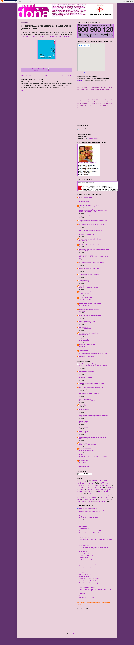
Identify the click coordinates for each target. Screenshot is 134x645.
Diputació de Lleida (84, 545)
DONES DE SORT (83, 460)
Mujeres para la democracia (86, 356)
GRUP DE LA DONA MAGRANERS (87, 234)
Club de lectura (109, 487)
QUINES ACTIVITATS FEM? (85, 328)
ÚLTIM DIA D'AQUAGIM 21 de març (88, 395)
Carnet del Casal (92, 487)
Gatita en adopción (84, 433)
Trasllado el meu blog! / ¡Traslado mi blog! (90, 400)
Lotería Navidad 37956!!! (85, 240)
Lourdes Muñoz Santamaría (86, 371)
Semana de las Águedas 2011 (86, 250)
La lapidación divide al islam (86, 264)
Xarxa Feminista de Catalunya (86, 597)
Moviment (85, 497)
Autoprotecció (81, 487)
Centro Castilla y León (85, 339)
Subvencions (80, 501)
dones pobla (82, 405)
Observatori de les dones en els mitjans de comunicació (93, 415)
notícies (93, 498)
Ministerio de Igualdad (85, 574)
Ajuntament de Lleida (84, 528)
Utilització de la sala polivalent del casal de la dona (34, 91)
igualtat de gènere (43, 70)
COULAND (81, 379)
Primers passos (83, 346)
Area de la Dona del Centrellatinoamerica (90, 315)
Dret (108, 489)
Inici (46, 75)
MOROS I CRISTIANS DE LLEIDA (87, 321)
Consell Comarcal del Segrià (86, 543)
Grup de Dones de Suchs (85, 216)
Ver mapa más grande (82, 72)
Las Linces (82, 455)
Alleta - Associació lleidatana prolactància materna (92, 206)
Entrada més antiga (67, 75)
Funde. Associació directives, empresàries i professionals (94, 560)
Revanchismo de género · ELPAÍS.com (88, 287)
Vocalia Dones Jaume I (85, 280)
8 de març (81, 481)
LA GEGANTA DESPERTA (85, 449)
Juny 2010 (81, 270)
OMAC (80, 585)
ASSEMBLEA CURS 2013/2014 (86, 226)
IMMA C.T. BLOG (83, 431)
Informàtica (92, 494)
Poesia (79, 499)
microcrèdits (107, 496)
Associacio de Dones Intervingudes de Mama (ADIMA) (93, 353)
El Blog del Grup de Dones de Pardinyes (89, 268)
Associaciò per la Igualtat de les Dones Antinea (91, 262)
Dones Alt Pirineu (83, 421)
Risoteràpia (101, 499)
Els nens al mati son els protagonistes (89, 323)
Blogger (72, 633)
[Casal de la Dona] (78, 130)
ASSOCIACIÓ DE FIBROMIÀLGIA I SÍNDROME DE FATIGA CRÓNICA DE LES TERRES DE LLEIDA (93, 211)
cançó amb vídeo (83, 462)
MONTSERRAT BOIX (84, 466)
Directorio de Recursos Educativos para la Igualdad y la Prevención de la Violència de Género (93, 548)
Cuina (81, 489)
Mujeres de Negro (84, 576)
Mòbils (79, 497)
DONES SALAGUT (83, 443)
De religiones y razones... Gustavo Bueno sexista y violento (94, 456)
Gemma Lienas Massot (85, 399)
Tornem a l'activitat (84, 293)
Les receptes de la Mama (85, 377)
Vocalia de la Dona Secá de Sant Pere (89, 274)
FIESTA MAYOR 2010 (84, 276)
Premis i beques (52, 70)
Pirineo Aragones (83, 334)
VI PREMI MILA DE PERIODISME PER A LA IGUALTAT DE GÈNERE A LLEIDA (45, 36)
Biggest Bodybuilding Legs (86, 373)
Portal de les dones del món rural (87, 587)
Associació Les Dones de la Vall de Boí (89, 393)
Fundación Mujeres (84, 557)
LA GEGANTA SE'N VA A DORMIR (87, 450)
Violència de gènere (100, 501)
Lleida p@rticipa (83, 572)
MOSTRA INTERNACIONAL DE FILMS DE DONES (90, 411)
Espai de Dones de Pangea (86, 555)
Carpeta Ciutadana (84, 537)
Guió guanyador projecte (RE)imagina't (89, 416)
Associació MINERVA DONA (86, 298)
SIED (80, 595)
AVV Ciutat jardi (83, 327)
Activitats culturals (85, 483)
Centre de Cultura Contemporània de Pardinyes (91, 383)
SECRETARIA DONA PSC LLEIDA (87, 345)
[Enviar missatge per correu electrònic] (48, 68)
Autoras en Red (83, 535)
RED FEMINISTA (83, 593)
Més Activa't (98, 496)
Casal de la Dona (81, 128)
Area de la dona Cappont (85, 197)
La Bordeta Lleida (84, 427)
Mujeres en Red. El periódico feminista (89, 578)
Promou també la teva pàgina (92, 128)
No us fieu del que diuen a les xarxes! (88, 517)
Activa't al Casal (99, 481)
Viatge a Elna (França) (84, 422)
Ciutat (100, 487)
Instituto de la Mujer (84, 570)
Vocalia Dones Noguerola (86, 255)
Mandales (91, 496)
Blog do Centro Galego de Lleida (88, 508)
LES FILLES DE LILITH (84, 409)
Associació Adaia (83, 350)
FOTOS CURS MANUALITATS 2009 (87, 444)
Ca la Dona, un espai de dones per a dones (90, 364)
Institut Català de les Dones (86, 568)
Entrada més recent (26, 75)
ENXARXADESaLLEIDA (84, 553)
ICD (99, 491)
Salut (107, 499)
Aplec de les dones (92, 485)
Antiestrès (80, 485)
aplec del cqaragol (84, 311)
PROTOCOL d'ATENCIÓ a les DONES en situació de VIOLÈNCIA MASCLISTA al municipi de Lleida (95, 590)
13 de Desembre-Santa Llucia (86, 281)
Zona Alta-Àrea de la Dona (86, 292)
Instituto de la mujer (82, 496)
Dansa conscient (89, 489)
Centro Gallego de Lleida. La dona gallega (90, 303)
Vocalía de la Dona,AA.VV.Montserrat (89, 245)
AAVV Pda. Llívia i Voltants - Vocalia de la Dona (91, 230)
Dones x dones (100, 489)
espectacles (92, 491)
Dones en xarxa (83, 551)
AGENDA (36, 70)
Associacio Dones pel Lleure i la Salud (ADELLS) (91, 224)
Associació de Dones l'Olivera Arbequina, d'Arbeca (92, 437)
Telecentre (89, 501)
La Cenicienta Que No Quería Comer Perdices (91, 387)
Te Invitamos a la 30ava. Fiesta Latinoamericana (91, 317)
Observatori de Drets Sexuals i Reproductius (90, 581)
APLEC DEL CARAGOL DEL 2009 (86, 305)
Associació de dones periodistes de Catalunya (91, 533)
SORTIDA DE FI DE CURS (85, 299)
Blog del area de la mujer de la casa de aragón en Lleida (94, 249)
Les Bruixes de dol (84, 201)
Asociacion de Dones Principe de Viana (89, 333)
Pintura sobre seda (106, 497)
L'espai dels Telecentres (85, 516)
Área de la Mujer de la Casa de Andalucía (90, 239)
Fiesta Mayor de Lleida (85, 340)
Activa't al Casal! (83, 526)
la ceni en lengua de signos (86, 389)
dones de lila (82, 286)
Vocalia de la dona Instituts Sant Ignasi (89, 309)
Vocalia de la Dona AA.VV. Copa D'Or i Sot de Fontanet (93, 220)
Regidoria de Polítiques (103, 78)
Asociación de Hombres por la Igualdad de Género (92, 531)
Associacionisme (106, 485)
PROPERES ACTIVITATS (84, 438)
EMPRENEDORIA (81, 491)
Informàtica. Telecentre (104, 494)
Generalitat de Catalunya (85, 562)
